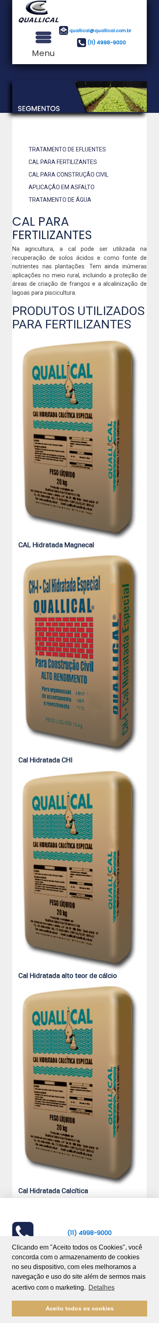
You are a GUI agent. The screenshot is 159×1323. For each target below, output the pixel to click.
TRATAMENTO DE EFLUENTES (67, 149)
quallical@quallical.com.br (100, 30)
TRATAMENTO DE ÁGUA (60, 199)
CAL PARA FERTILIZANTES (63, 162)
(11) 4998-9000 (106, 42)
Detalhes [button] (101, 1287)
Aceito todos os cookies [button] (80, 1308)
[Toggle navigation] (43, 37)
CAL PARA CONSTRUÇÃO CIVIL (68, 174)
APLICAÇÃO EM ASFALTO (62, 187)
